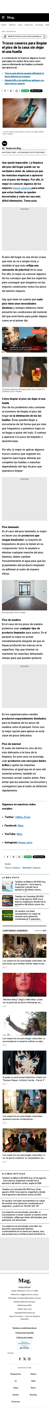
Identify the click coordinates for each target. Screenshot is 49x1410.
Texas (20, 25)
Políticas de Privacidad (24, 1333)
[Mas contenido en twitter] (24, 1359)
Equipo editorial (24, 1287)
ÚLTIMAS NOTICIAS (13, 1174)
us (16, 1381)
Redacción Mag (13, 148)
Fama (15, 1388)
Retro (33, 1388)
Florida (3, 25)
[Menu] (4, 17)
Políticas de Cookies (24, 1337)
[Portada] (24, 1285)
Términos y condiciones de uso (24, 1328)
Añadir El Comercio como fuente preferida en (24, 36)
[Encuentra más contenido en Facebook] (5, 90)
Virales (16, 1395)
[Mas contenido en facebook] (20, 1359)
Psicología (39, 25)
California (12, 25)
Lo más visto (10, 878)
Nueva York (29, 25)
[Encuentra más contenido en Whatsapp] (17, 90)
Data (33, 1381)
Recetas (33, 1395)
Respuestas (15, 1374)
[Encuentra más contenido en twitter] (11, 90)
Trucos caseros (12, 868)
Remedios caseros (31, 868)
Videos (33, 1374)
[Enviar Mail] (3, 148)
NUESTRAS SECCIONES (24, 1368)
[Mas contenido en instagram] (29, 1359)
